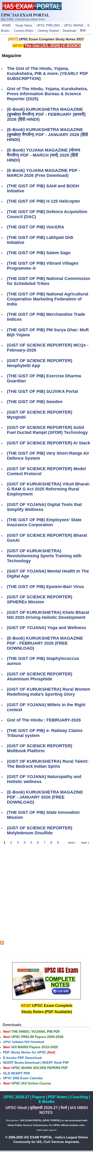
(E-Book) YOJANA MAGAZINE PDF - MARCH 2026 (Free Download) (43, 173)
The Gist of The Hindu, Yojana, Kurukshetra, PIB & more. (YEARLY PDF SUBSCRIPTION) (47, 73)
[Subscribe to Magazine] (2, 943)
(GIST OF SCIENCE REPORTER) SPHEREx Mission (39, 599)
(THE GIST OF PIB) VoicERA (35, 227)
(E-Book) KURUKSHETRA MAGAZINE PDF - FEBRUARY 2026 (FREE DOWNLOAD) (45, 643)
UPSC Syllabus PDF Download (23, 1042)
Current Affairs (24, 30)
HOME (6, 25)
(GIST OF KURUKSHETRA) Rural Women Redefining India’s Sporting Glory (48, 692)
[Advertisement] (46, 894)
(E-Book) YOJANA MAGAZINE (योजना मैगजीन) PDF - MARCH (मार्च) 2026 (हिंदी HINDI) (43, 155)
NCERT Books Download (21, 1062)
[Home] (32, 9)
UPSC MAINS (73, 25)
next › (72, 842)
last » (85, 842)
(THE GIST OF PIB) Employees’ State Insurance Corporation (44, 522)
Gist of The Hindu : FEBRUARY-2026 (44, 720)
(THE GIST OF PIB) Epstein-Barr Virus (45, 586)
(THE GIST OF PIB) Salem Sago (39, 252)
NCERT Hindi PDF (55, 1062)
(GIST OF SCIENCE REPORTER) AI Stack (48, 443)
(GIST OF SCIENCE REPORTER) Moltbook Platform (39, 748)
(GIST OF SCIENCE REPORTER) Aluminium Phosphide (39, 676)
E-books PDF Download (22, 1058)
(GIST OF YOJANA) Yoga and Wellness (46, 627)
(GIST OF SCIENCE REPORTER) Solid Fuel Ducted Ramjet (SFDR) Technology (47, 430)
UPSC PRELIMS (48, 25)
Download (69, 30)
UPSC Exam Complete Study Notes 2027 (51, 39)
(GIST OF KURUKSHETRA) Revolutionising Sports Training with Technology (44, 555)
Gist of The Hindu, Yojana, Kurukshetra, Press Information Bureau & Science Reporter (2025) (47, 93)
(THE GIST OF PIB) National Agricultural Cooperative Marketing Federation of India (47, 299)
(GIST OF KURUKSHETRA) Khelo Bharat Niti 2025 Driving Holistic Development (48, 615)
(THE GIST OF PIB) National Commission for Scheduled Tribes (48, 281)
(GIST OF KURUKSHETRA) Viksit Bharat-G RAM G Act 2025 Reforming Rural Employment (48, 489)
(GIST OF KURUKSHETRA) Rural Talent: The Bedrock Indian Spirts (47, 764)
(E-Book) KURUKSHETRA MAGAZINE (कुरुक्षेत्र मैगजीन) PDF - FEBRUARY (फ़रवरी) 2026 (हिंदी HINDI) (46, 114)
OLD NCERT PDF (16, 1073)
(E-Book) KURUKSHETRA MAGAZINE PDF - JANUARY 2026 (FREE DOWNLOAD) (45, 797)
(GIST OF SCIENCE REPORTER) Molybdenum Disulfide (39, 830)
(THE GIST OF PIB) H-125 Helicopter (43, 201)
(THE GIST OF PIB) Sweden (34, 401)
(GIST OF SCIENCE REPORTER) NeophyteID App (39, 363)
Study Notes (23, 25)
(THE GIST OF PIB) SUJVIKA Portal (42, 391)
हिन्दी (83, 30)
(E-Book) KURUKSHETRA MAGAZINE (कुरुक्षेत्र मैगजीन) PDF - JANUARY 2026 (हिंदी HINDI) (47, 134)
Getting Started (48, 30)
